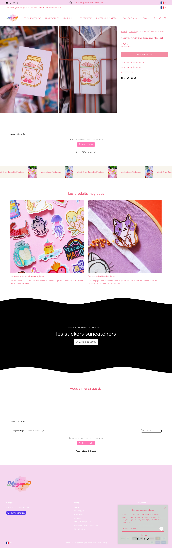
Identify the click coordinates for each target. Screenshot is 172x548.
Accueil (124, 31)
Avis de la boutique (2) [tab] (35, 431)
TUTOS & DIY (79, 529)
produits (132, 31)
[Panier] (164, 18)
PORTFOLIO (79, 511)
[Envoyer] (161, 529)
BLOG (76, 507)
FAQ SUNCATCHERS (82, 522)
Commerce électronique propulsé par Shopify (86, 543)
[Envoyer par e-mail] (131, 78)
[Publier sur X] (125, 78)
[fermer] (165, 507)
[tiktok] (17, 2)
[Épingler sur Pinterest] (128, 78)
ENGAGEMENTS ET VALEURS (86, 525)
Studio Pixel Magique (17, 507)
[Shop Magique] (12, 18)
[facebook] (7, 2)
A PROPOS (78, 514)
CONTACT (78, 518)
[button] (135, 78)
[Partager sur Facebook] (121, 78)
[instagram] (10, 2)
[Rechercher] (155, 18)
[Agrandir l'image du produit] (29, 69)
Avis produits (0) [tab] (17, 431)
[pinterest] (14, 2)
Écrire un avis (86, 144)
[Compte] (160, 18)
